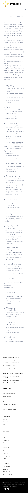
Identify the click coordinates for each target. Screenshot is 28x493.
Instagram (8, 489)
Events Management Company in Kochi (13, 382)
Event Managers (7, 396)
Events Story (6, 469)
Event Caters (6, 391)
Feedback (5, 424)
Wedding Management (9, 365)
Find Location (6, 466)
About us (5, 450)
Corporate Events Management (11, 362)
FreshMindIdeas (12, 486)
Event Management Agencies (10, 367)
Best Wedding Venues (8, 401)
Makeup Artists (7, 388)
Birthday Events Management (10, 360)
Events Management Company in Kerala (13, 380)
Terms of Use (6, 421)
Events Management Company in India (13, 373)
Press (4, 458)
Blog (4, 437)
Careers (5, 435)
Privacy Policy (6, 456)
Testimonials (6, 440)
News (4, 427)
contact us (5, 453)
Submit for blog (7, 471)
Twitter (5, 489)
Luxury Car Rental (7, 407)
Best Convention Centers (9, 409)
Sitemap (5, 419)
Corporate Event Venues (9, 404)
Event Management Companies (11, 357)
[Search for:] (14, 9)
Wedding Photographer (9, 393)
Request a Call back (8, 474)
